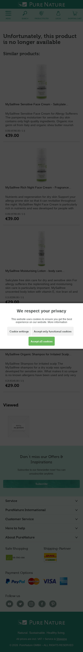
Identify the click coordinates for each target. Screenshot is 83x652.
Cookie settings (19, 331)
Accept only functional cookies (53, 331)
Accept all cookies (42, 341)
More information (57, 322)
